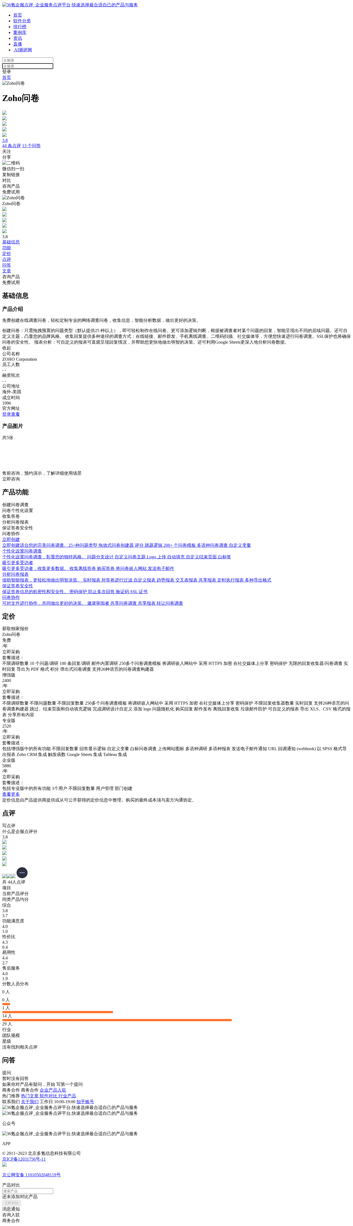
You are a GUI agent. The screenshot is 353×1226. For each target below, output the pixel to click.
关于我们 (30, 1101)
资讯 (17, 38)
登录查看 (11, 414)
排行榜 (19, 26)
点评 (6, 259)
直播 (17, 44)
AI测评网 (22, 49)
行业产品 (67, 1096)
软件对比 (49, 1096)
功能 (6, 247)
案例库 (19, 32)
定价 (6, 253)
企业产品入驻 (53, 1090)
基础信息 (11, 242)
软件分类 (22, 20)
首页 (17, 15)
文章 (6, 271)
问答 (6, 265)
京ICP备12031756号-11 (24, 1159)
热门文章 (30, 1096)
